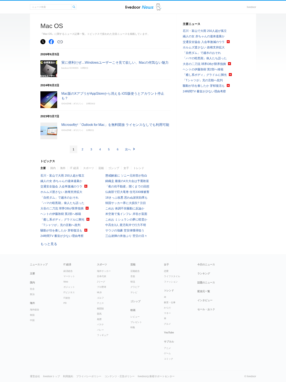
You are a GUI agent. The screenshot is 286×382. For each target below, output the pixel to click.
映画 (132, 310)
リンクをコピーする (60, 42)
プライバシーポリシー (88, 376)
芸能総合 (135, 271)
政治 (32, 294)
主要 (43, 168)
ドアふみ (158, 7)
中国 (32, 320)
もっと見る (48, 244)
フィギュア (102, 335)
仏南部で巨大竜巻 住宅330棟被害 (127, 192)
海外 (63, 168)
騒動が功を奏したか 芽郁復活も (61, 230)
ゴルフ (100, 298)
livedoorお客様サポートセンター (156, 376)
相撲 (99, 319)
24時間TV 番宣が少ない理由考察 (62, 235)
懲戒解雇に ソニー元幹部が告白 (126, 175)
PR (65, 303)
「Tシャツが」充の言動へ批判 (60, 225)
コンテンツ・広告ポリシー (119, 376)
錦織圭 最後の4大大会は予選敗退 (127, 181)
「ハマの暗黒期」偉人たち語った (62, 203)
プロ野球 (101, 287)
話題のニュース (206, 282)
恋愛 (166, 271)
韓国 (32, 315)
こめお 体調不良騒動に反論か (124, 208)
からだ (167, 307)
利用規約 (68, 376)
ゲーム (167, 353)
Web (65, 281)
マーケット (69, 276)
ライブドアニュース (139, 7)
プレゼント (136, 322)
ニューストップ (39, 264)
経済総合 (68, 271)
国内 (53, 168)
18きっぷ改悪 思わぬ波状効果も (126, 197)
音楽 (132, 276)
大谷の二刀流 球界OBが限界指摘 (62, 208)
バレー (100, 330)
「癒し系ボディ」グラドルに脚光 (62, 219)
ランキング (203, 273)
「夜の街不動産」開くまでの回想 (127, 186)
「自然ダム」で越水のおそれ (59, 197)
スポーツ (88, 168)
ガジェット (69, 287)
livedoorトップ (51, 376)
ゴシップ (113, 168)
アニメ (167, 348)
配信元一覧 (203, 291)
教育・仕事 (169, 302)
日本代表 (101, 276)
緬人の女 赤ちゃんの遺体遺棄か (61, 181)
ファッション (171, 281)
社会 (32, 289)
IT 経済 (74, 168)
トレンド (138, 168)
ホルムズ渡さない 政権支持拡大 (61, 192)
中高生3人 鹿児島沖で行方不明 (125, 225)
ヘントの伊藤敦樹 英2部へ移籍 (60, 214)
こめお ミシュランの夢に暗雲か (126, 219)
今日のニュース (206, 264)
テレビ (133, 292)
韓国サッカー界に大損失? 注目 (125, 203)
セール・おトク (206, 309)
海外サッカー (104, 271)
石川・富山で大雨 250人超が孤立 (62, 175)
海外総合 (34, 309)
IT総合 (66, 298)
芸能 (101, 168)
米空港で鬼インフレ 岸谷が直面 (126, 214)
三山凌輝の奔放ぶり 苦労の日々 (126, 235)
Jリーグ (101, 281)
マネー (167, 313)
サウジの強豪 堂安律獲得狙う (124, 230)
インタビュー (205, 300)
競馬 (99, 313)
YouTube (169, 332)
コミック (168, 358)
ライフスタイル (172, 276)
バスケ (100, 324)
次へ (128, 149)
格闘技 (100, 308)
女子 (126, 168)
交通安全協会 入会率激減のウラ (61, 186)
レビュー (135, 316)
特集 (132, 327)
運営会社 (35, 376)
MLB (99, 292)
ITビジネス (69, 292)
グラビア (135, 287)
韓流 (132, 281)
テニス (100, 303)
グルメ (167, 324)
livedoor (251, 7)
